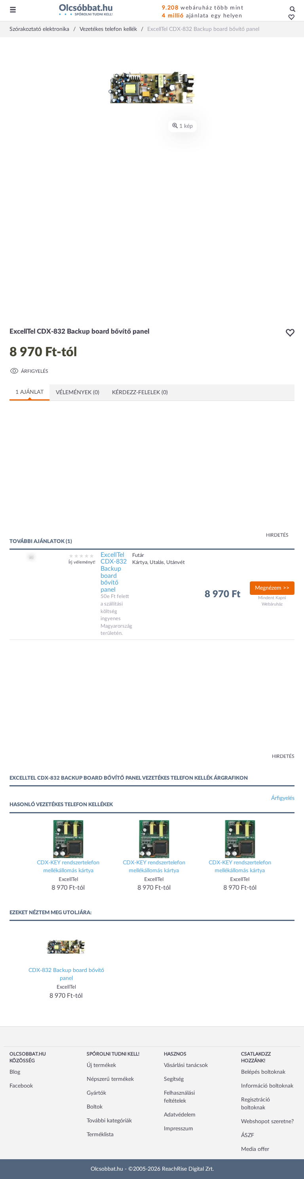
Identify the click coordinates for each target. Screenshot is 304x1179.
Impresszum (178, 1129)
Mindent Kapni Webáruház (272, 601)
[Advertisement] (86, 474)
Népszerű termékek (110, 1079)
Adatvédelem (180, 1115)
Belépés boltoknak (263, 1072)
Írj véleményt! (81, 562)
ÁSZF (247, 1135)
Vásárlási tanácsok (186, 1065)
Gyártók (96, 1093)
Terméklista (100, 1134)
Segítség (174, 1079)
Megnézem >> (272, 588)
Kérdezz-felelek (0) (140, 392)
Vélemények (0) (77, 392)
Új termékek (101, 1065)
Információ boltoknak (267, 1086)
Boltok (95, 1107)
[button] (289, 18)
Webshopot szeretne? (267, 1121)
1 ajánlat (29, 392)
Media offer (255, 1149)
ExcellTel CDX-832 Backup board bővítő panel (114, 572)
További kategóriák (109, 1121)
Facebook (21, 1086)
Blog (15, 1072)
